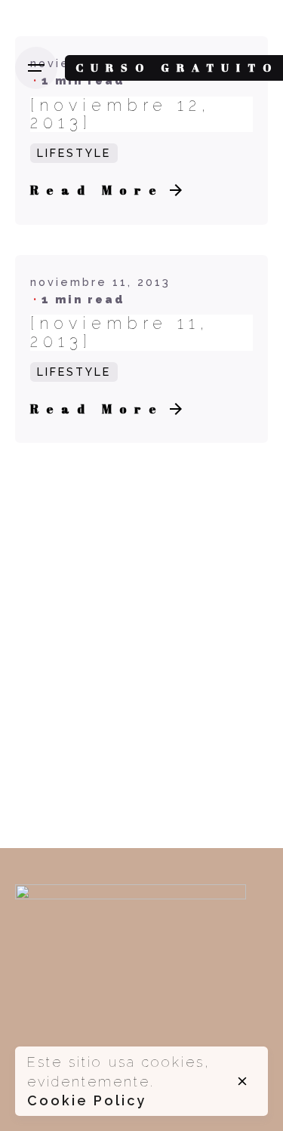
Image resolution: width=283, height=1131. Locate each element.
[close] (242, 1081)
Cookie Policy (86, 1100)
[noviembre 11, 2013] (119, 332)
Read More (97, 190)
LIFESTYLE (74, 152)
